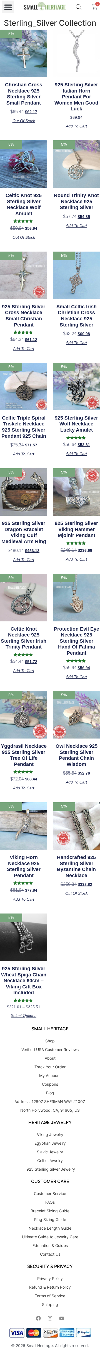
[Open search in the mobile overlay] (78, 7)
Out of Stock (23, 121)
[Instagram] (50, 1318)
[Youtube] (61, 1318)
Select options (23, 1015)
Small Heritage (39, 1345)
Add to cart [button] (76, 126)
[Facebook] (38, 1318)
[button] (8, 7)
